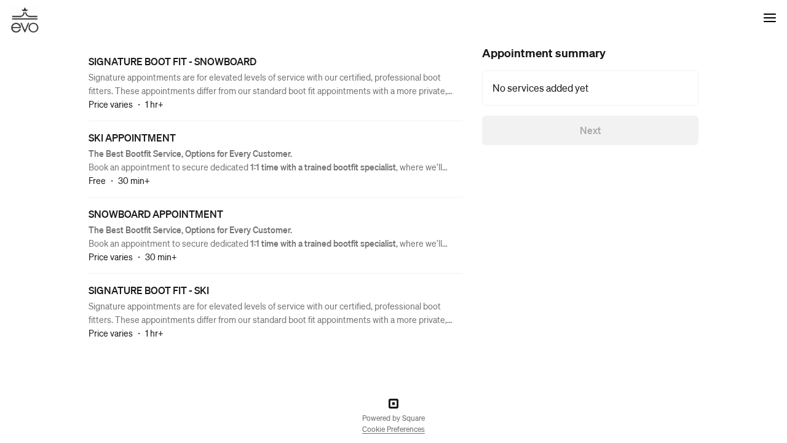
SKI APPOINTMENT (132, 137)
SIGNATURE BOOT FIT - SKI (149, 290)
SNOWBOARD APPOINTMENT (156, 213)
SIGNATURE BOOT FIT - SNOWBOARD (172, 61)
